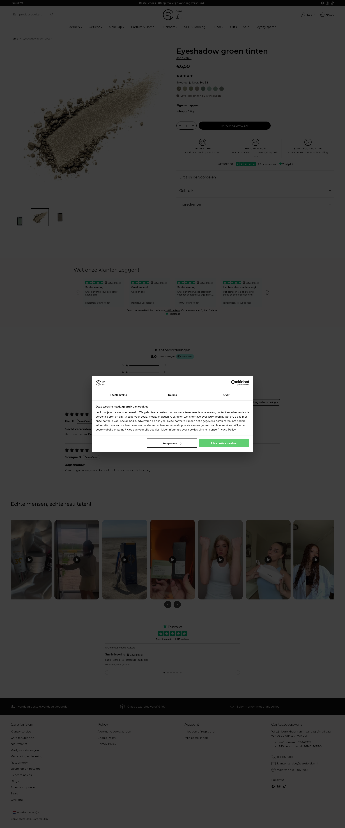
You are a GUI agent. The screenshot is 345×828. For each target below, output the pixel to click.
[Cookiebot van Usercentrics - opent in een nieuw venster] (233, 383)
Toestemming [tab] (118, 394)
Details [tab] (172, 394)
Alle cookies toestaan (224, 443)
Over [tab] (226, 394)
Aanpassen (170, 443)
